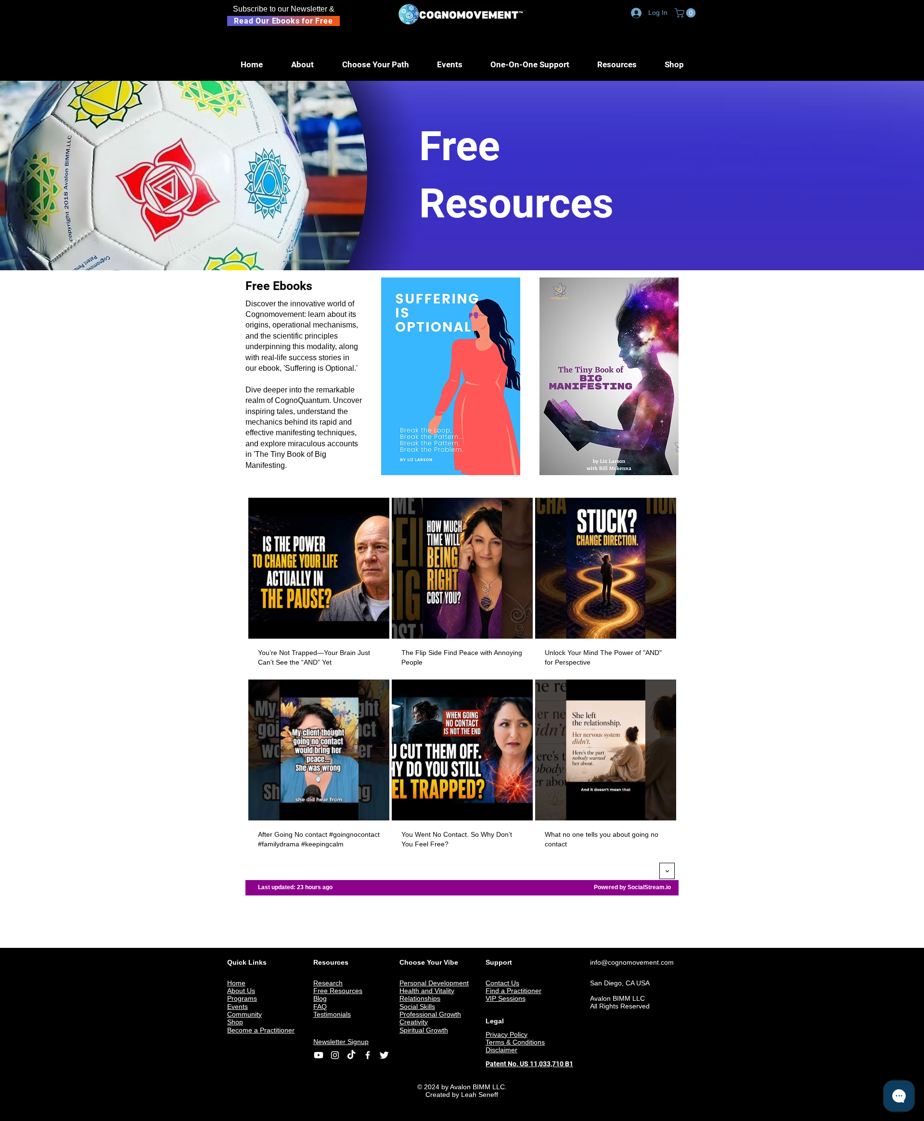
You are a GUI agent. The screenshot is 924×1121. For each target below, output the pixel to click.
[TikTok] (351, 1055)
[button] (686, 13)
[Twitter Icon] (384, 1055)
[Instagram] (335, 1055)
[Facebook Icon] (367, 1055)
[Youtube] (318, 1055)
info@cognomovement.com (632, 962)
